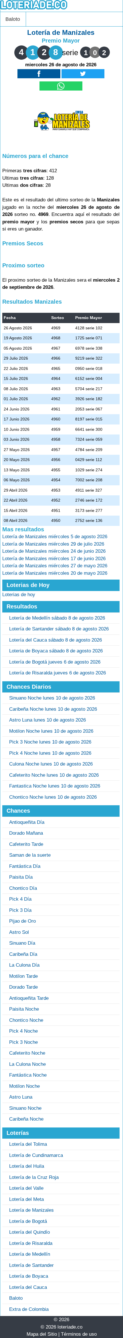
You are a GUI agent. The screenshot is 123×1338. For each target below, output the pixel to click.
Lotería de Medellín (29, 1254)
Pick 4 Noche (23, 1031)
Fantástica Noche (28, 1075)
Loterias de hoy (18, 594)
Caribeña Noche (26, 1119)
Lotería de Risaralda (30, 1243)
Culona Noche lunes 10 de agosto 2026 (51, 764)
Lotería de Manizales (31, 1210)
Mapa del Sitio (42, 1334)
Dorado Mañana (26, 833)
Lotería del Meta (26, 1199)
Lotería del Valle (26, 1188)
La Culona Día (24, 965)
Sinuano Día (22, 943)
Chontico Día (23, 888)
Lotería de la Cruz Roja (34, 1177)
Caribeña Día (23, 954)
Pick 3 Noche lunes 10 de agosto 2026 (50, 742)
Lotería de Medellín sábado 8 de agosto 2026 (57, 618)
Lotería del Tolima (28, 1144)
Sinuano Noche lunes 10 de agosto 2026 (52, 698)
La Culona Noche (27, 1064)
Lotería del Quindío (29, 1232)
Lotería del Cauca (28, 1287)
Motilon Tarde (23, 976)
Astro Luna (20, 1097)
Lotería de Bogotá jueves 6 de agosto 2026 (54, 662)
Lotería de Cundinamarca (36, 1155)
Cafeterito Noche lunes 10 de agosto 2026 (54, 775)
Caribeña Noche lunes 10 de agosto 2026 (53, 709)
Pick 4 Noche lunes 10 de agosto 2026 (50, 753)
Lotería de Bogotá (28, 1221)
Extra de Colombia (29, 1309)
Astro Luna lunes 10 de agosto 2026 (47, 720)
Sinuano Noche (25, 1108)
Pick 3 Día (20, 910)
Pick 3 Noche (23, 1042)
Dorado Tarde (23, 987)
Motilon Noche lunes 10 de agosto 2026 (51, 731)
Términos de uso (79, 1334)
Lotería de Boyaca (28, 1276)
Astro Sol (19, 932)
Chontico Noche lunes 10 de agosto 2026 (53, 797)
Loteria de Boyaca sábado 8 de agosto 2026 (56, 651)
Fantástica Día (24, 866)
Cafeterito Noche (27, 1053)
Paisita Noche (24, 1009)
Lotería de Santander (31, 1265)
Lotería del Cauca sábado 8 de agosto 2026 (55, 640)
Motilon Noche (24, 1086)
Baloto (12, 19)
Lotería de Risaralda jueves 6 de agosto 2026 (57, 673)
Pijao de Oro (22, 921)
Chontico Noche (26, 1020)
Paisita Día (21, 877)
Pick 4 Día (20, 899)
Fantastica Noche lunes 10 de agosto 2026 (54, 786)
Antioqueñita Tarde (29, 998)
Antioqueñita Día (26, 822)
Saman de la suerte (30, 855)
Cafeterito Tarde (26, 844)
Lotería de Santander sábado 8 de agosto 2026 (59, 629)
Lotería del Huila (26, 1166)
